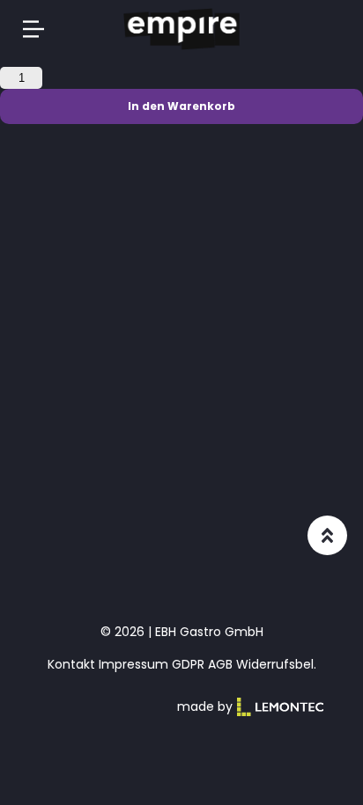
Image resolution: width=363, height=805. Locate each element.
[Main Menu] (33, 29)
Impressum (133, 664)
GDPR (188, 664)
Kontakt (71, 664)
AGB (220, 664)
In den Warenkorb (181, 106)
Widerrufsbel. (276, 664)
